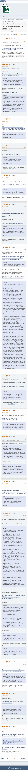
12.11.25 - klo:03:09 (5, 695)
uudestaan (14, 488)
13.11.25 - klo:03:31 (5, 728)
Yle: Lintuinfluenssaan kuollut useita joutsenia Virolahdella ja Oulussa (12, 702)
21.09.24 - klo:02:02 (5, 121)
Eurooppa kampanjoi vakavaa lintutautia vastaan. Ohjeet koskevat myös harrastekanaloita (13, 670)
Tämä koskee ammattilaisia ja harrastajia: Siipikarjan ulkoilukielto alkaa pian (14, 185)
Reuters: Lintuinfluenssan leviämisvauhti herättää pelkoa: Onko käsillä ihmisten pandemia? (13, 153)
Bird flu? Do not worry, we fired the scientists (12, 524)
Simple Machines (17, 768)
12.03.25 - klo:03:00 (5, 249)
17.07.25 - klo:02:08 (5, 515)
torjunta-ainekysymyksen (14, 521)
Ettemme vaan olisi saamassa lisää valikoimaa (12, 747)
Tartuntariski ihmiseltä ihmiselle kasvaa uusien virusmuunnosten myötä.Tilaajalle (13, 742)
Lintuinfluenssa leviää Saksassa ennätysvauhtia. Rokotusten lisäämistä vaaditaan (13, 735)
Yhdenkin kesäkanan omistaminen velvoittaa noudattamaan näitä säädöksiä (12, 49)
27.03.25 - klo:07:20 (5, 378)
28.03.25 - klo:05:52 (5, 412)
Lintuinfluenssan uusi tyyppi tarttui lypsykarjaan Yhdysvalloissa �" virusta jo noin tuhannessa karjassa (13, 215)
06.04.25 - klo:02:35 (5, 483)
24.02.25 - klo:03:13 (5, 206)
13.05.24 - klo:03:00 (5, 41)
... (12, 34)
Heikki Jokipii (6, 39)
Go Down (3, 34)
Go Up (2, 758)
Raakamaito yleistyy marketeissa (9, 92)
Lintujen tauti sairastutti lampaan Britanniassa (12, 443)
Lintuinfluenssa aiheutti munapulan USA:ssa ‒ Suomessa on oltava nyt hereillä (12, 419)
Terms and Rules (13, 767)
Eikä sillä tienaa (11, 403)
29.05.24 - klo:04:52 (5, 66)
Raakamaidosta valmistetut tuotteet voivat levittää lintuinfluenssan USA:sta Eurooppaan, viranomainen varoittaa (13, 597)
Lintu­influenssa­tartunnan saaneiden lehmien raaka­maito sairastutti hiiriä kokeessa (12, 74)
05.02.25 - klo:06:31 (5, 177)
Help (8, 767)
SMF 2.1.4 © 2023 (10, 768)
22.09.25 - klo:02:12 (5, 664)
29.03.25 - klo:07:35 (5, 438)
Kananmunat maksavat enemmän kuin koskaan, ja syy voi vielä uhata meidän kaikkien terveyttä (13, 222)
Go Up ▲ (19, 767)
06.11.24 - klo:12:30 (5, 147)
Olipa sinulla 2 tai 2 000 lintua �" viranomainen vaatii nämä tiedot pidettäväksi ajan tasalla (13, 387)
